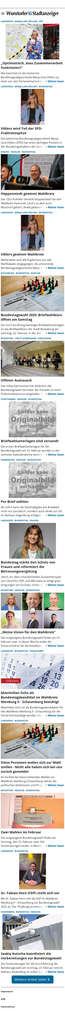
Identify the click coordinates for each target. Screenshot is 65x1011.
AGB (3, 998)
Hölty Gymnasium (26, 338)
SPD (41, 21)
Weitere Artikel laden (32, 979)
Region (5, 151)
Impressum (7, 991)
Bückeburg (8, 273)
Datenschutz (8, 1006)
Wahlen (16, 151)
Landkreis (7, 21)
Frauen (34, 520)
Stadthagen (8, 399)
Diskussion (44, 338)
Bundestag (45, 86)
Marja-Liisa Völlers (26, 21)
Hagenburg (8, 459)
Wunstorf (7, 338)
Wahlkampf (37, 650)
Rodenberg (8, 911)
